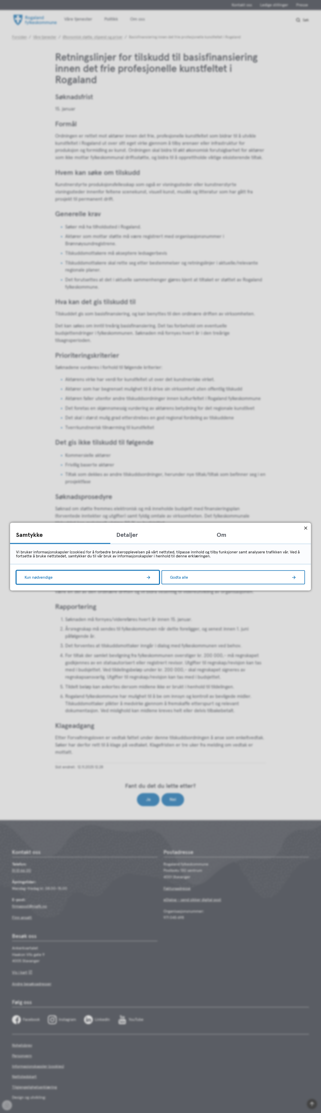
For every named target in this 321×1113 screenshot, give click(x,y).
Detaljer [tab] (127, 535)
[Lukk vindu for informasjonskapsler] (305, 528)
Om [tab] (221, 535)
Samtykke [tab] (29, 535)
